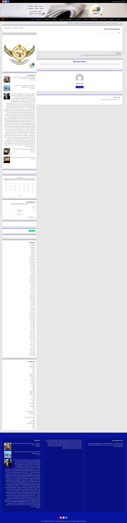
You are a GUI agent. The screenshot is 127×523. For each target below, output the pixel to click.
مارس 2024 (32, 289)
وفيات (33, 428)
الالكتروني (60, 440)
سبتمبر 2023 (32, 298)
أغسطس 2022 (32, 318)
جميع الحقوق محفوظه (81, 521)
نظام (66, 448)
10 (28, 186)
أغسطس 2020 (32, 355)
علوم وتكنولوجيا (31, 413)
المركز (52, 443)
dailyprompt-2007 (71, 440)
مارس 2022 (32, 326)
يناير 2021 (33, 347)
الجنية (80, 443)
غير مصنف (33, 414)
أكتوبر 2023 (32, 296)
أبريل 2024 (33, 287)
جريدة (76, 445)
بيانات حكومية (32, 393)
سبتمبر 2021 (32, 335)
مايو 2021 (33, 341)
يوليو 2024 (32, 283)
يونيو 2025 (32, 266)
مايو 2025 (33, 267)
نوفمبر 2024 (32, 276)
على (76, 448)
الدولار (67, 443)
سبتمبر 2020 (32, 354)
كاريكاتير (33, 420)
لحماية (73, 448)
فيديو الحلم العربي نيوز (30, 417)
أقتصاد (85, 19)
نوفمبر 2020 (32, 350)
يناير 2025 (33, 273)
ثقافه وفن (46, 19)
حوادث (33, 400)
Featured (33, 368)
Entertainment (32, 366)
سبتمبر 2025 (32, 261)
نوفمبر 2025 (32, 258)
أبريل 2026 (33, 250)
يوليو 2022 (32, 320)
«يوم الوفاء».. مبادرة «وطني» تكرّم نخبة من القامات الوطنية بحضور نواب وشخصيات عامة (24, 78)
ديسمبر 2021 (32, 330)
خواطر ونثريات (32, 403)
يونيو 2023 (32, 303)
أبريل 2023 (33, 306)
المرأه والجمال (69, 19)
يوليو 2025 (32, 264)
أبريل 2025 (33, 269)
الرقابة (63, 443)
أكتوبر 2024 (32, 278)
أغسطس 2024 (32, 281)
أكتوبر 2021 (32, 333)
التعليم (33, 389)
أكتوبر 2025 (32, 259)
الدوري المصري (72, 443)
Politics (33, 371)
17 (28, 188)
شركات (80, 448)
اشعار (34, 388)
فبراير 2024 (32, 290)
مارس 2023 (32, 307)
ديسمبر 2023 (32, 293)
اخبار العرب (111, 19)
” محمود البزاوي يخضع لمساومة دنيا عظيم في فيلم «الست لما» (24, 149)
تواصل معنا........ (32, 231)
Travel (33, 372)
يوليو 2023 (32, 301)
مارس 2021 (32, 344)
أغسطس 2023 (32, 300)
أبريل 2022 (33, 324)
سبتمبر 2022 (32, 317)
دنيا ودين (54, 19)
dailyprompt (78, 440)
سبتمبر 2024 (32, 280)
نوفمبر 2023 (32, 295)
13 (15, 186)
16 (32, 188)
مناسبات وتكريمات (31, 423)
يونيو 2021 (32, 340)
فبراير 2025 (32, 272)
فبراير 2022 (32, 327)
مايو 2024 (33, 286)
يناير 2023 (33, 310)
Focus (33, 369)
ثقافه (34, 397)
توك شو (61, 19)
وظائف (33, 426)
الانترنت (51, 440)
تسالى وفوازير (32, 394)
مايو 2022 (33, 323)
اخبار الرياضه (78, 19)
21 (10, 188)
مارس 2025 (32, 270)
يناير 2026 (33, 255)
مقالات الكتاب (32, 422)
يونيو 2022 (32, 321)
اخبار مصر (118, 19)
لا (33, 208)
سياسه (33, 408)
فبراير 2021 (32, 346)
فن (34, 416)
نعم (33, 207)
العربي (55, 443)
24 (28, 190)
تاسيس (80, 445)
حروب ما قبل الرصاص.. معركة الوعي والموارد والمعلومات (23, 157)
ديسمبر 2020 (32, 349)
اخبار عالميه (103, 19)
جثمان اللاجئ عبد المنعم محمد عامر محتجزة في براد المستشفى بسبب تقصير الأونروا (24, 86)
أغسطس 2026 (32, 244)
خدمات (33, 402)
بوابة (49, 443)
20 (15, 188)
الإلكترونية (64, 440)
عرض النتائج (19, 214)
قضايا (34, 419)
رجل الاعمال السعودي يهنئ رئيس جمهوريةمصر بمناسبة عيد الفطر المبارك (61, 445)
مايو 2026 (33, 249)
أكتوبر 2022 (32, 315)
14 (10, 186)
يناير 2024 (33, 292)
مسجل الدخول (111, 99)
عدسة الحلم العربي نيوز (30, 411)
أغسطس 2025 (32, 263)
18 (24, 188)
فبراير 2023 (32, 309)
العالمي (59, 443)
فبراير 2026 (32, 253)
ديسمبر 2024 (32, 275)
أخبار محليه (33, 377)
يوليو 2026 (32, 246)
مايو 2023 (33, 304)
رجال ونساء (38, 19)
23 (32, 190)
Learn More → (79, 87)
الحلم (77, 443)
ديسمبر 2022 (32, 312)
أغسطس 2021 (32, 337)
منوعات (33, 425)
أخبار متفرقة (32, 376)
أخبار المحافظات (93, 19)
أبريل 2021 (33, 343)
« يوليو (19, 195)
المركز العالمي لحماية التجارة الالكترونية (52, 521)
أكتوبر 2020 (32, 352)
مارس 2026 (32, 252)
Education (33, 365)
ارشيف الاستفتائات (31, 217)
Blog (34, 363)
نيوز (63, 448)
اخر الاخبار (33, 386)
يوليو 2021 (32, 338)
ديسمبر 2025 (32, 256)
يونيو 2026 (32, 247)
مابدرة (70, 448)
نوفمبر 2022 (32, 313)
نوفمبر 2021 (32, 332)
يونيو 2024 (32, 284)
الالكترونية (55, 440)
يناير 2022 (33, 329)
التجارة (47, 440)
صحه (32, 19)
